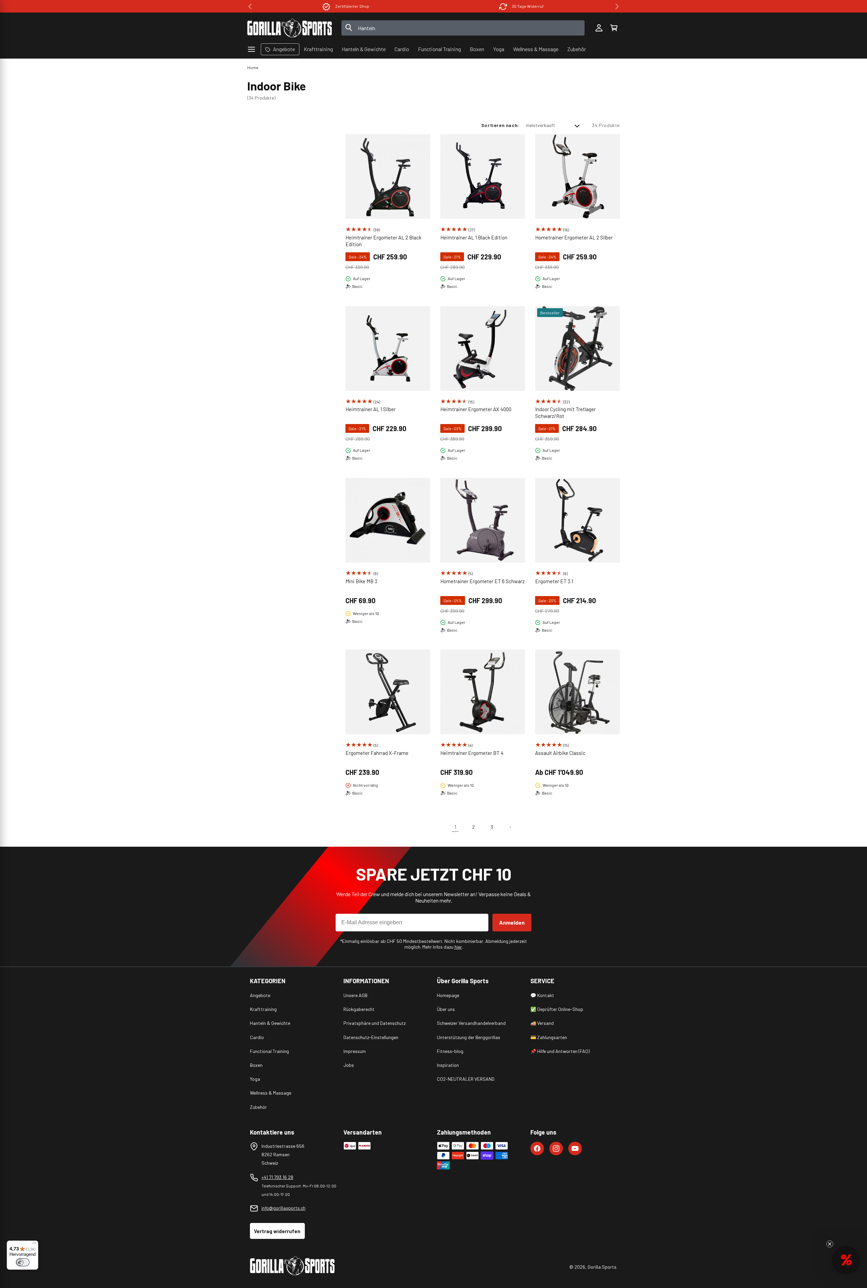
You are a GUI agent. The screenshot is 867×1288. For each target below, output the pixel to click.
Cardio (257, 1037)
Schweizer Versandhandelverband (471, 1023)
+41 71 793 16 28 (277, 1177)
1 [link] (455, 826)
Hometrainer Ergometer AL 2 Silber (574, 237)
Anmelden (512, 922)
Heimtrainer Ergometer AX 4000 (475, 409)
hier (458, 947)
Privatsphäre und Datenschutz (374, 1023)
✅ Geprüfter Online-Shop (556, 1009)
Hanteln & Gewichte (270, 1023)
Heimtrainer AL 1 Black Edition (473, 237)
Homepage (448, 995)
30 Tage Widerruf (528, 6)
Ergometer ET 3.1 (554, 581)
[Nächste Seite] (510, 827)
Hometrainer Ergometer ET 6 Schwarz (482, 581)
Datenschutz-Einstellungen (370, 1037)
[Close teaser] (829, 1244)
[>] (617, 6)
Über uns (446, 1009)
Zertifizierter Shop (352, 6)
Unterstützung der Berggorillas (468, 1037)
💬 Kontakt (542, 995)
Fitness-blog (450, 1051)
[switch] (22, 1262)
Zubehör (258, 1107)
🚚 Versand (542, 1023)
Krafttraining (263, 1009)
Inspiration (448, 1065)
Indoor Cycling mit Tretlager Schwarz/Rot (565, 412)
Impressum (354, 1051)
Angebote (260, 995)
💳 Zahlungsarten (548, 1037)
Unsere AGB (355, 995)
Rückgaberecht (359, 1009)
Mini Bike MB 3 (361, 581)
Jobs (348, 1065)
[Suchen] (348, 28)
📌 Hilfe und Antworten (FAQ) (560, 1051)
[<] (250, 6)
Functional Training (269, 1051)
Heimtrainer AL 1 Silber (370, 409)
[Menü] (34, 1245)
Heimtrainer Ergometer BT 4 (472, 753)
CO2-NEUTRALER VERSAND (465, 1079)
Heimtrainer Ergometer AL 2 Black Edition (383, 240)
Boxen (256, 1065)
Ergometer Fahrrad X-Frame (376, 753)
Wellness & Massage (270, 1093)
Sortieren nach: (500, 125)
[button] (613, 28)
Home (252, 67)
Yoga (255, 1079)
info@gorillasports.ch (283, 1208)
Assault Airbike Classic (560, 753)
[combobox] (463, 28)
